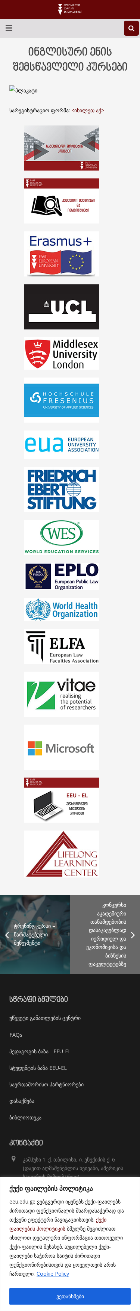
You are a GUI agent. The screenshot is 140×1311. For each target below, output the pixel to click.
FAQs (15, 1034)
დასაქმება (21, 1100)
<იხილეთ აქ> (87, 110)
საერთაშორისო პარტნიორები (46, 1084)
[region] (70, 1244)
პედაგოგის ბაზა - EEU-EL (40, 1051)
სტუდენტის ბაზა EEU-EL (38, 1067)
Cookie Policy (53, 1273)
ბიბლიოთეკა (25, 1117)
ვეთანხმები (70, 1296)
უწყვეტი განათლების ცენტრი (45, 1017)
